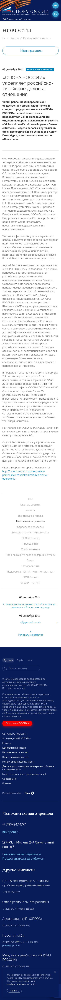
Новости (14, 38)
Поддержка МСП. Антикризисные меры (30, 571)
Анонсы (30, 510)
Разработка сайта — (16, 793)
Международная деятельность (30, 532)
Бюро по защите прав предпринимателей (30, 554)
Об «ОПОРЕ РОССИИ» (14, 734)
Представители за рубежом (23, 858)
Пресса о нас (30, 543)
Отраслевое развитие (30, 527)
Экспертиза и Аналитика (15, 757)
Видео (30, 560)
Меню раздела (31, 51)
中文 (30, 660)
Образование (9, 779)
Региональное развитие (35, 38)
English (20, 660)
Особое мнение (30, 549)
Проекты (6, 783)
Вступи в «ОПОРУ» (17, 723)
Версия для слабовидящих (18, 19)
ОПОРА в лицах (30, 538)
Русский (8, 660)
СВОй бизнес (30, 577)
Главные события (30, 504)
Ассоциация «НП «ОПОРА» (16, 738)
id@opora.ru (11, 832)
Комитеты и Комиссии (14, 748)
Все (30, 499)
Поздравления (30, 566)
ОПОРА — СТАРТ (30, 582)
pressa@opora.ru (11, 945)
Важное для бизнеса (30, 515)
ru (55, 14)
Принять (14, 990)
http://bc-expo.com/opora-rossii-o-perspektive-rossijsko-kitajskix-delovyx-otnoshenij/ (25, 475)
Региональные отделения (21, 854)
